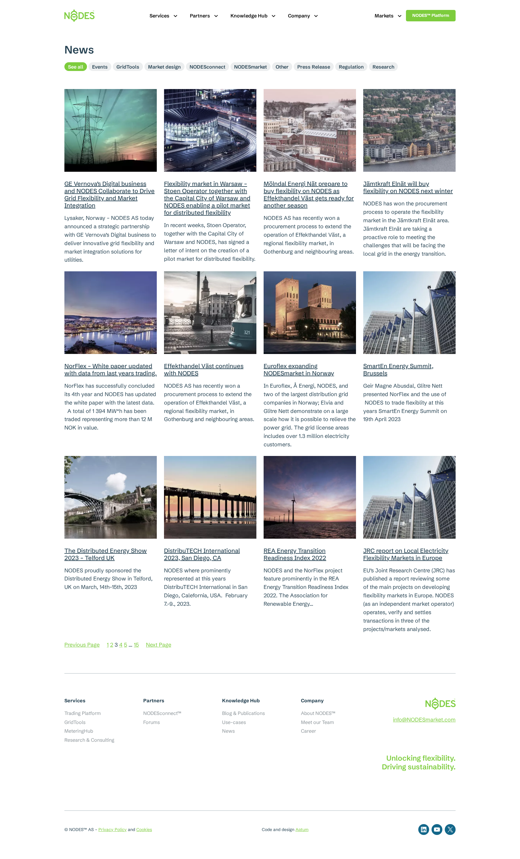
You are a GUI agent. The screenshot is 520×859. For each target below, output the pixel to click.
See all (75, 67)
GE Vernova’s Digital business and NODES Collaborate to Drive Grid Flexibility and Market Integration (109, 194)
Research (383, 67)
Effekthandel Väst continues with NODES (203, 369)
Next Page (158, 644)
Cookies (144, 829)
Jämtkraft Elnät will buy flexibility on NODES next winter (408, 187)
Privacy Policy (112, 829)
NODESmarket (250, 67)
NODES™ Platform (430, 15)
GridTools (127, 67)
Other (282, 67)
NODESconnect (207, 67)
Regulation (351, 67)
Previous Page (82, 644)
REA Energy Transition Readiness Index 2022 (295, 554)
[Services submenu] (175, 15)
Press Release (313, 67)
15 (136, 644)
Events (100, 67)
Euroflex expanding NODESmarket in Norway (299, 369)
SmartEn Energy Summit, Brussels (398, 369)
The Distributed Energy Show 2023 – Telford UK (105, 554)
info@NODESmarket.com (424, 719)
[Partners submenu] (216, 15)
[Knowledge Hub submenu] (273, 15)
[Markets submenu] (399, 15)
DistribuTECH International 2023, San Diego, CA (202, 554)
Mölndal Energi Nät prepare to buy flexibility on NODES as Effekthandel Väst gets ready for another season (309, 194)
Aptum (302, 829)
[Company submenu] (316, 15)
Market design (164, 67)
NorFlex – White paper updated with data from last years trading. (110, 369)
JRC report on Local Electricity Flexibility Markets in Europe (405, 554)
